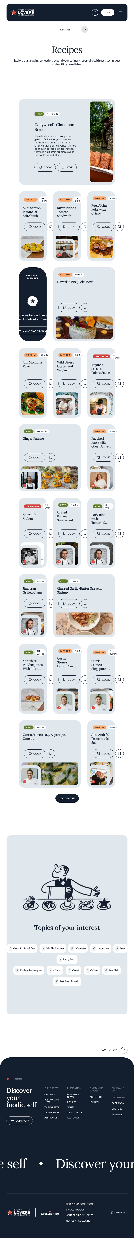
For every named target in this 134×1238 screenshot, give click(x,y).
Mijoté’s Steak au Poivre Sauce (100, 369)
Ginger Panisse (33, 438)
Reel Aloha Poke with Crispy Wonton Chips (99, 209)
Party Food (69, 959)
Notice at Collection (79, 1220)
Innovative (103, 948)
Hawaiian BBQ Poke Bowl (75, 282)
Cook (48, 167)
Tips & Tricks (74, 1112)
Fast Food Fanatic (69, 981)
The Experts (51, 1107)
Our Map (49, 1094)
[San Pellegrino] (50, 1214)
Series (70, 1107)
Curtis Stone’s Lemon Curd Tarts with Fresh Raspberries (66, 662)
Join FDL (95, 1102)
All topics (73, 1117)
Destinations (52, 1112)
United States (119, 1212)
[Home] (22, 11)
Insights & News (73, 1095)
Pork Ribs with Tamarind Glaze (98, 519)
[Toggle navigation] (120, 12)
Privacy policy (75, 1209)
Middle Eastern (55, 948)
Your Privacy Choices (79, 1215)
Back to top (108, 1050)
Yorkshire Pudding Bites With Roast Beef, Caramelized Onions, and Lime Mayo (32, 665)
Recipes (65, 29)
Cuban (94, 970)
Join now (22, 1120)
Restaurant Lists (51, 1100)
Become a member (35, 330)
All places (50, 1117)
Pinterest (118, 1114)
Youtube (117, 1109)
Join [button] (107, 12)
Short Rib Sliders (29, 517)
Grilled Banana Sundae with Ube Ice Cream (66, 516)
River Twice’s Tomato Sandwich (66, 212)
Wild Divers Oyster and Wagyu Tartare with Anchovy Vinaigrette (66, 366)
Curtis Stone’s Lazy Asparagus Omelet (44, 737)
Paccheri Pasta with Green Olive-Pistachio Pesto (100, 442)
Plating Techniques (31, 970)
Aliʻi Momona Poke (32, 364)
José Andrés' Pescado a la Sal (100, 739)
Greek (75, 970)
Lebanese (80, 948)
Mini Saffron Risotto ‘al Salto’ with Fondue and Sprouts (32, 212)
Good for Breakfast (24, 948)
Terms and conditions (80, 1204)
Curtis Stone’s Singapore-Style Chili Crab (99, 665)
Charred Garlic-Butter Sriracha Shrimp (79, 590)
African (57, 970)
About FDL (96, 1097)
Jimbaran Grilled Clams (32, 590)
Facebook (118, 1103)
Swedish (114, 970)
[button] (95, 12)
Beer (122, 948)
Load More (67, 798)
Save (69, 167)
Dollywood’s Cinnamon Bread (54, 127)
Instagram (118, 1097)
